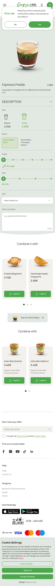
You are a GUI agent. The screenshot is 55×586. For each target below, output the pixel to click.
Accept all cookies (27, 576)
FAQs (4, 471)
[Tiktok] (24, 451)
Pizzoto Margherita (13, 273)
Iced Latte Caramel (13, 361)
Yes (39, 24)
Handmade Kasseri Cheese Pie (39, 275)
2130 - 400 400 (34, 520)
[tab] (27, 140)
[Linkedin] (31, 451)
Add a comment (8, 209)
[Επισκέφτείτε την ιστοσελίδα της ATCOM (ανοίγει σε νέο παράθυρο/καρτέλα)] (27, 582)
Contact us (6, 474)
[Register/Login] (42, 5)
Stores (5, 496)
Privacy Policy (40, 436)
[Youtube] (17, 451)
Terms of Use (22, 436)
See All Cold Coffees (30, 317)
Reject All (27, 570)
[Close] (52, 8)
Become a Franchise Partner (13, 488)
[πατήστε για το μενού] (4, 5)
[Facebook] (3, 451)
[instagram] (10, 451)
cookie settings (26, 564)
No (15, 24)
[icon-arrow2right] (49, 429)
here (21, 558)
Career (5, 492)
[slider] (3, 160)
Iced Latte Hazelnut (40, 361)
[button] (24, 304)
